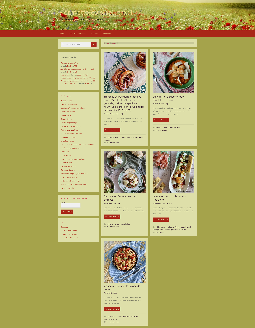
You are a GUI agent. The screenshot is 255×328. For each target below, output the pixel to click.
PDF (75, 66)
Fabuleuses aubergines (69, 84)
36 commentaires (113, 227)
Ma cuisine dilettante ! (77, 34)
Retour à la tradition (68, 166)
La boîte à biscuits (67, 141)
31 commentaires (161, 232)
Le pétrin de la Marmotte (70, 148)
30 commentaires (113, 322)
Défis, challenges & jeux (70, 130)
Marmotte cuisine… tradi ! (96, 12)
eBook (68, 66)
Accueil (61, 34)
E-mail (64, 202)
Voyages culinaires (173, 127)
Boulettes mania (161, 127)
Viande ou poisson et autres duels (175, 230)
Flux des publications (69, 231)
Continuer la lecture (112, 130)
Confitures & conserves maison (73, 108)
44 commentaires (161, 130)
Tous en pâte (65, 75)
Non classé (65, 152)
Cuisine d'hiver (125, 137)
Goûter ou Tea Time (68, 137)
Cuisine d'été (111, 317)
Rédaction (107, 34)
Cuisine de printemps (69, 123)
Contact (94, 34)
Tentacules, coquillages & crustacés (74, 174)
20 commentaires (113, 143)
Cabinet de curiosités (69, 104)
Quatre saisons (66, 163)
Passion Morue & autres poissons (73, 159)
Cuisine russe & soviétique (71, 126)
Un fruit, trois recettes (69, 177)
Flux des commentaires (70, 234)
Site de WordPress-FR (69, 238)
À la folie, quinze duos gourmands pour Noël (77, 69)
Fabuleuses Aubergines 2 (70, 63)
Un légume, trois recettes (70, 181)
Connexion (65, 227)
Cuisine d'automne (113, 137)
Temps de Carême (68, 170)
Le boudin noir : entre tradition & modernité (77, 145)
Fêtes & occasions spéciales (71, 134)
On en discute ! (66, 155)
